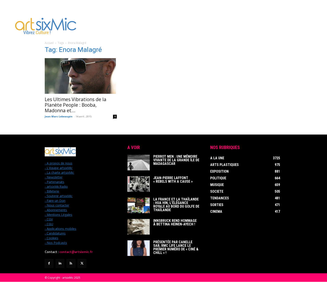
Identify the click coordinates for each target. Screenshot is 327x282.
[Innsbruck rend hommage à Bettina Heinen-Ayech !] (138, 227)
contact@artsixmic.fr (76, 252)
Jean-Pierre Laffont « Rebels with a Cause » (173, 180)
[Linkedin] (60, 263)
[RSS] (71, 263)
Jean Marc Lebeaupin (59, 116)
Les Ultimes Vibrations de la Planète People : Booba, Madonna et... (75, 105)
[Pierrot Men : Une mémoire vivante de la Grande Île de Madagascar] (138, 162)
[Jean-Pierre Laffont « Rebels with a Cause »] (138, 184)
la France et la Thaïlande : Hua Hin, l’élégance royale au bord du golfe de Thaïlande (176, 204)
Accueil (49, 43)
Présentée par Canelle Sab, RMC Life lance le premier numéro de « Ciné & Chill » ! (175, 247)
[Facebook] (49, 263)
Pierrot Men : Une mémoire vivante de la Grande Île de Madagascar (176, 160)
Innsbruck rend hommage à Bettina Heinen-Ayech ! (175, 222)
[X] (82, 263)
